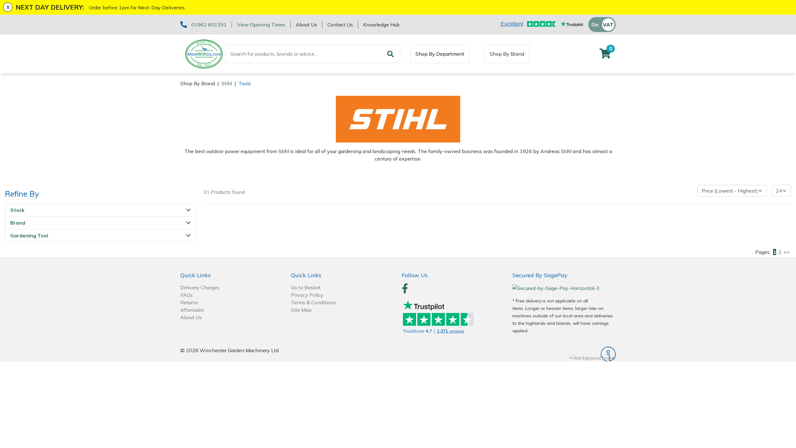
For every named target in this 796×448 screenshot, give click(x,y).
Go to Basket (306, 287)
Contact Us (340, 24)
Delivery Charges (200, 287)
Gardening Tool (29, 235)
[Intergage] (564, 354)
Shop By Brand (507, 54)
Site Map (301, 310)
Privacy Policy (307, 295)
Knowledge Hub (381, 24)
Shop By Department (439, 54)
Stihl (226, 83)
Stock (17, 210)
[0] (605, 55)
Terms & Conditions (313, 302)
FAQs (186, 295)
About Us (306, 24)
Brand (17, 223)
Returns (189, 302)
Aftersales (192, 310)
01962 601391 (209, 24)
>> (787, 252)
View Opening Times (261, 24)
